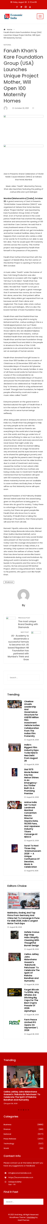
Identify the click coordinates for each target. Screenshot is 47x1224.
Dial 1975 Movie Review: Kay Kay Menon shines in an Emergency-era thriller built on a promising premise (31, 781)
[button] (18, 1109)
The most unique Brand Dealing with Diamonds (28, 623)
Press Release (23, 1139)
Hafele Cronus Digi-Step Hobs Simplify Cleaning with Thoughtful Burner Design (31, 939)
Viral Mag (31, 1217)
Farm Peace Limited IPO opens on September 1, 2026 (31, 1025)
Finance (23, 1129)
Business (23, 1124)
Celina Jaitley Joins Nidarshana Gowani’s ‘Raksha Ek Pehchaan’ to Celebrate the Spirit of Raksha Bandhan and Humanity (32, 967)
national (9, 582)
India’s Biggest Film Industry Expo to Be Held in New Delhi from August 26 (31, 752)
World (23, 1148)
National (7, 45)
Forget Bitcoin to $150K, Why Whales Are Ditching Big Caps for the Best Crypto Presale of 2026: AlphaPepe (31, 1000)
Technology (23, 1143)
